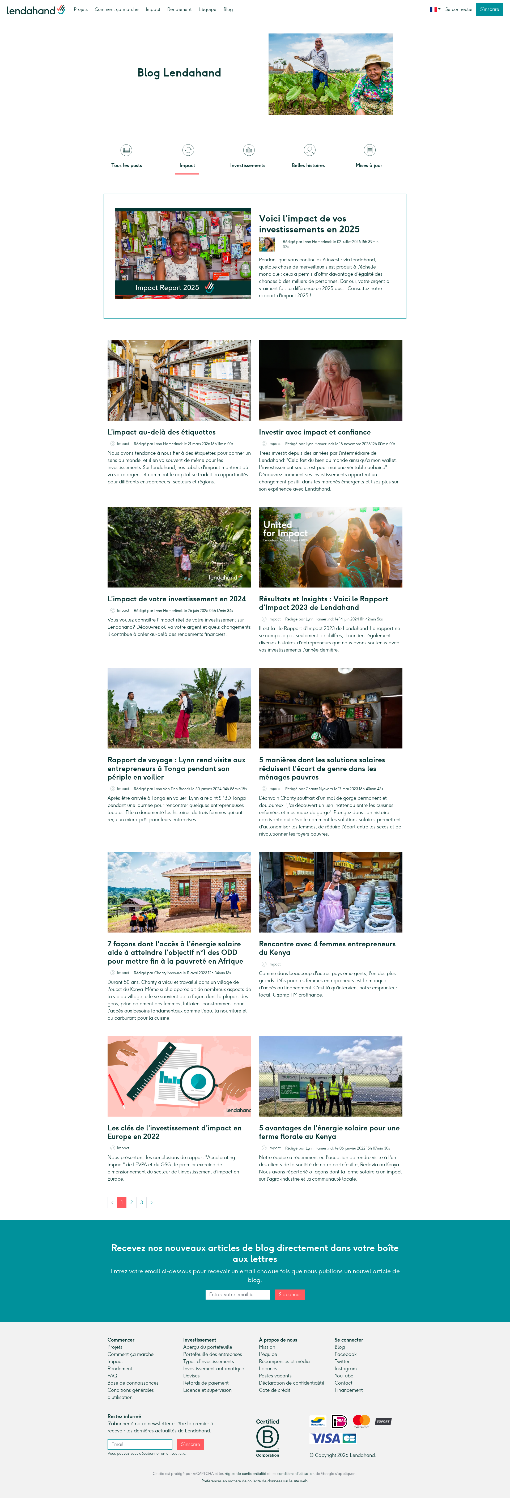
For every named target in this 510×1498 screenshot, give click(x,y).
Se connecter (459, 9)
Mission (267, 1347)
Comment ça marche (117, 9)
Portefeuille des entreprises (212, 1354)
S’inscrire (489, 9)
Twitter (342, 1361)
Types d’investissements (208, 1361)
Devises (191, 1376)
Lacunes (268, 1369)
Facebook (345, 1354)
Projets (81, 9)
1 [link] (122, 1203)
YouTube (344, 1376)
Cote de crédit (274, 1390)
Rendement (179, 9)
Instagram (346, 1369)
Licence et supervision (207, 1390)
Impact (153, 9)
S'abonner (290, 1294)
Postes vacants (275, 1376)
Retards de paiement (206, 1383)
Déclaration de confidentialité (291, 1383)
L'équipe (207, 9)
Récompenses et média (284, 1361)
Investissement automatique (213, 1369)
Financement (349, 1390)
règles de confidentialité (245, 1473)
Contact (343, 1383)
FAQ (112, 1376)
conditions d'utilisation (295, 1473)
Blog (228, 9)
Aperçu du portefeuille (207, 1347)
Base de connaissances (133, 1383)
